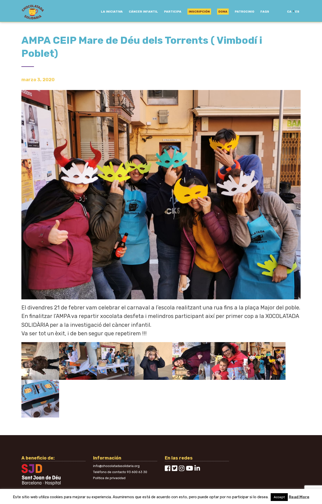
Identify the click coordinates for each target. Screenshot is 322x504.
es (297, 11)
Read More (299, 497)
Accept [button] (279, 497)
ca (289, 11)
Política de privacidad (109, 478)
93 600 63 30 (137, 472)
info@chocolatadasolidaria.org (116, 466)
